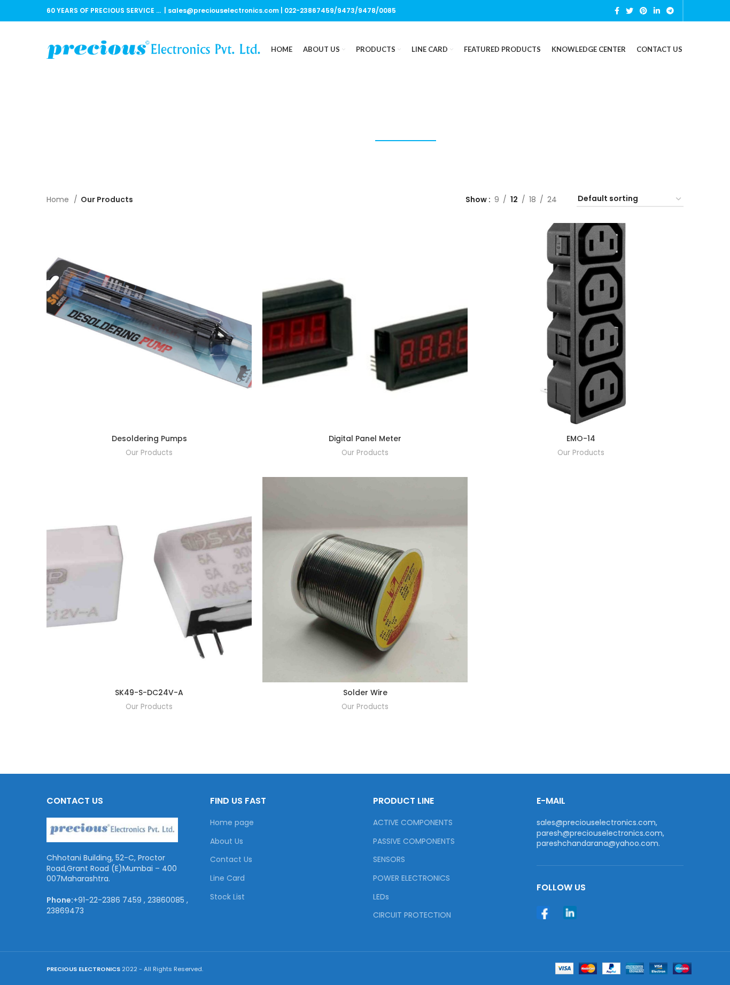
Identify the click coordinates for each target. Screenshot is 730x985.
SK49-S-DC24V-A (149, 692)
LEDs (381, 897)
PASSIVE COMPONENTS (414, 841)
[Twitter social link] (629, 11)
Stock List (227, 897)
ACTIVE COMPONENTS (413, 823)
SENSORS (389, 860)
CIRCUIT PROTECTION (412, 915)
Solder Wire (365, 692)
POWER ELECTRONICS (411, 878)
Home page (232, 823)
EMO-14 (580, 438)
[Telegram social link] (670, 11)
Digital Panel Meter (365, 438)
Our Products (149, 453)
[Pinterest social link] (643, 11)
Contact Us (231, 860)
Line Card (227, 878)
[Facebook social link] (617, 11)
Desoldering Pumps (149, 438)
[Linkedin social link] (656, 11)
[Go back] (274, 102)
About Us (226, 841)
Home (58, 199)
